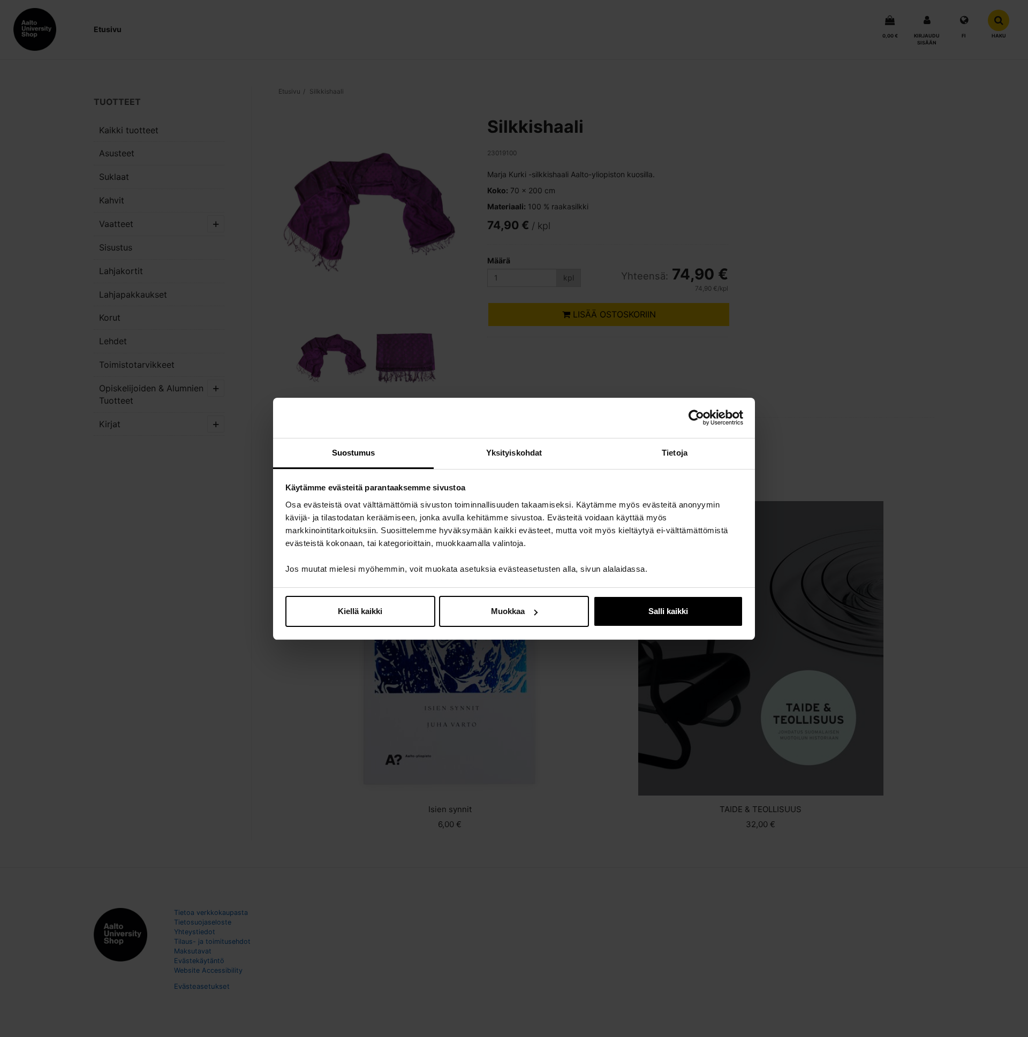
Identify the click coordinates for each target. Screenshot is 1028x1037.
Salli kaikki (668, 611)
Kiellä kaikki (360, 611)
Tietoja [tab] (674, 452)
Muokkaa (508, 611)
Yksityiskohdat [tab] (514, 452)
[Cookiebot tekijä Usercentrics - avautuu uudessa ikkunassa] (696, 418)
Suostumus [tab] (353, 452)
